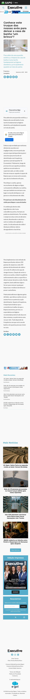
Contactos (15, 675)
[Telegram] (19, 334)
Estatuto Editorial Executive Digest (15, 664)
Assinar (15, 592)
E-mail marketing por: (15, 679)
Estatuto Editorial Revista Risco (15, 666)
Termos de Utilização (15, 672)
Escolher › (9, 139)
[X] (7, 77)
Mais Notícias (15, 550)
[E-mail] (16, 77)
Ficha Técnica (15, 658)
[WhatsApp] (13, 77)
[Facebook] (5, 77)
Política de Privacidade (15, 674)
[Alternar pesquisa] (3, 8)
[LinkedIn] (10, 77)
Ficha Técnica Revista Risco (15, 660)
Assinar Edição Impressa (15, 668)
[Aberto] (26, 7)
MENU (16, 2)
